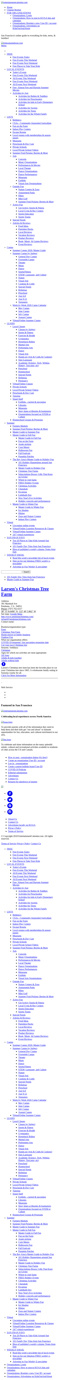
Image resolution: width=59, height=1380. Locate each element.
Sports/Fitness (24, 272)
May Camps (23, 308)
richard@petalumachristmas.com (16, 619)
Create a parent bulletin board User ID (25, 766)
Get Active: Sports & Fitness (31, 208)
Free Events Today (21, 57)
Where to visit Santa (27, 480)
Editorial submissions (17, 772)
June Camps (23, 311)
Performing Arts (25, 348)
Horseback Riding (26, 341)
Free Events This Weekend (25, 60)
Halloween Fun (25, 450)
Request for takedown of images (22, 781)
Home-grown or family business (15, 634)
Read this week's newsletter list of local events (33, 558)
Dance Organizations (27, 171)
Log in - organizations (18, 763)
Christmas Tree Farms (28, 471)
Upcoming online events (24, 525)
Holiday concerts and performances (34, 501)
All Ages (5, 655)
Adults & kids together (11, 658)
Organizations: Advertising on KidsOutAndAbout (26, 27)
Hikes (21, 195)
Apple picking (24, 444)
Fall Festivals (24, 453)
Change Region (14, 10)
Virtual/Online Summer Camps (27, 320)
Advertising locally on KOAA (22, 825)
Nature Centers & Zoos (28, 189)
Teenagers (22, 302)
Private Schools (20, 147)
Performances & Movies (29, 165)
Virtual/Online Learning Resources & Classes (33, 528)
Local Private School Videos (25, 150)
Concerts (22, 159)
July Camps (23, 314)
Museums (17, 141)
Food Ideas (23, 226)
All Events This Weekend (24, 78)
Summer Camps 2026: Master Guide (29, 250)
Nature (21, 278)
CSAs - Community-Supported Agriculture (32, 123)
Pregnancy (23, 381)
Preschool (22, 293)
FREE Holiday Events (28, 483)
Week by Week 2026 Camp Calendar (29, 305)
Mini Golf (22, 198)
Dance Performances (27, 174)
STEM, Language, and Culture (32, 275)
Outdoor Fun (7, 637)
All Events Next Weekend (24, 84)
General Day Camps (27, 256)
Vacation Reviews (26, 235)
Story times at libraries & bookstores (34, 411)
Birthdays (17, 120)
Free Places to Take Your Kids (26, 66)
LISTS (10, 117)
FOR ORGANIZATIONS (19, 13)
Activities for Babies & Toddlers (33, 96)
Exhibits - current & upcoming (32, 402)
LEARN (11, 323)
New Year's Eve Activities (30, 498)
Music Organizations (27, 162)
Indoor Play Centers (22, 129)
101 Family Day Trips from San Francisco (32, 546)
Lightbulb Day (25, 495)
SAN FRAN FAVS (16, 537)
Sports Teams (24, 217)
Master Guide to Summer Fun (26, 432)
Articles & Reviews (21, 223)
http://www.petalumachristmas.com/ (17, 616)
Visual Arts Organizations (30, 183)
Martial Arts (23, 344)
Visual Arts (23, 281)
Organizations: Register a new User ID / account (34, 23)
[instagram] (10, 811)
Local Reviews (25, 232)
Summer (10, 423)
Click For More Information (13, 675)
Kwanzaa (22, 492)
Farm (3, 629)
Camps (10, 247)
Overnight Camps (26, 259)
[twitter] (10, 799)
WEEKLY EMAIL (15, 555)
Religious (22, 290)
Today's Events (19, 72)
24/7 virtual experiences (23, 534)
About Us (12, 819)
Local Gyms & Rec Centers (30, 211)
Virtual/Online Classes (23, 384)
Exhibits (22, 180)
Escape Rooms (19, 132)
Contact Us (13, 778)
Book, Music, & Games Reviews (33, 241)
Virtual (10, 522)
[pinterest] (10, 805)
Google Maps (16, 614)
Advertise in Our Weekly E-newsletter (30, 566)
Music (21, 265)
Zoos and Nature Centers (29, 516)
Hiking (21, 513)
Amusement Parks (26, 192)
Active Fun (18, 204)
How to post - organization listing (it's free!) (27, 757)
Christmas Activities (27, 486)
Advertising (13, 775)
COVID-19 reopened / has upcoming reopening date (25, 642)
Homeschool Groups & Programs (28, 420)
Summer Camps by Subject (25, 253)
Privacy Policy (14, 828)
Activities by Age (20, 93)
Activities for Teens (27, 111)
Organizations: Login (22, 15)
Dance (21, 268)
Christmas (5, 650)
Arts (14, 156)
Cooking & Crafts (26, 284)
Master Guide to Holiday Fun (31, 468)
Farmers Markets (20, 426)
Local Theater (24, 168)
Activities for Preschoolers (30, 99)
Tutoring (16, 396)
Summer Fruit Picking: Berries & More (30, 153)
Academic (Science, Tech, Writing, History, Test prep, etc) (34, 364)
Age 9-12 (22, 299)
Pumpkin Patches (26, 456)
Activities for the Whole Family (32, 114)
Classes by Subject (26, 329)
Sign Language (25, 360)
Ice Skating (23, 510)
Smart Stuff (18, 399)
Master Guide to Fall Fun (24, 435)
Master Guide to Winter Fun (25, 504)
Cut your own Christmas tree (14, 645)
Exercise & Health (26, 335)
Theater (21, 262)
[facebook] (10, 793)
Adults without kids (10, 660)
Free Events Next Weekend (25, 63)
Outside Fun (18, 186)
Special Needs (19, 220)
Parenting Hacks (25, 229)
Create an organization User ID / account (26, 760)
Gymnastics (23, 338)
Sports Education (26, 214)
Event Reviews (25, 244)
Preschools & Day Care (23, 144)
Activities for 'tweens (27, 108)
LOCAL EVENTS (15, 69)
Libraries (22, 405)
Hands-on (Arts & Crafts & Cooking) (35, 357)
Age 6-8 (22, 296)
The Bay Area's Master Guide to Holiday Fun (33, 459)
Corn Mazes (23, 447)
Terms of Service (15, 831)
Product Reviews (26, 238)
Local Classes (19, 326)
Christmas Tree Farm (10, 632)
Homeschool (24, 371)
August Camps (25, 317)
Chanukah (23, 489)
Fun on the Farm (20, 126)
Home (9, 7)
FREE (10, 54)
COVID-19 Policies (17, 769)
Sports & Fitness (25, 332)
